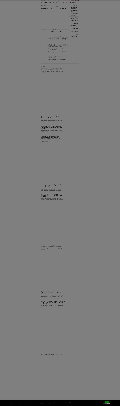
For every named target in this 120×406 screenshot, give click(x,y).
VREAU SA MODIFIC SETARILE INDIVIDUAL (107, 403)
